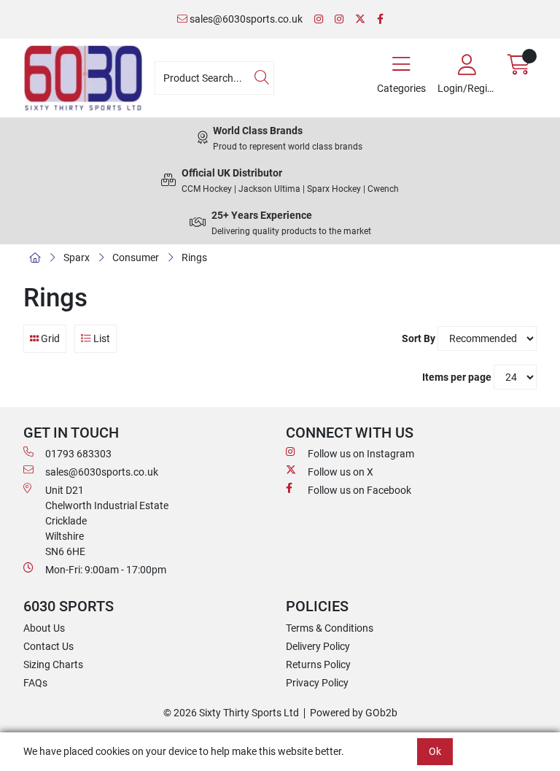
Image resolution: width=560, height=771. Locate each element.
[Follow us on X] (360, 19)
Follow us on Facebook (359, 490)
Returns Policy (318, 664)
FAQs (35, 683)
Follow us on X (340, 472)
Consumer (135, 257)
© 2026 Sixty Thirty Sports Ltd (231, 712)
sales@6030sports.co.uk (245, 19)
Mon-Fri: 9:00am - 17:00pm (105, 570)
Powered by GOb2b (353, 712)
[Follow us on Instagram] (318, 19)
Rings (194, 257)
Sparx (76, 257)
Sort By (418, 338)
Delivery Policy (318, 646)
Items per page (456, 377)
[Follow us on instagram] (339, 19)
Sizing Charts (53, 664)
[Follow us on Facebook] (380, 19)
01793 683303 (78, 454)
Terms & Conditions (329, 628)
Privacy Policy (317, 683)
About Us (44, 628)
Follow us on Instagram (361, 454)
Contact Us (48, 646)
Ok (435, 751)
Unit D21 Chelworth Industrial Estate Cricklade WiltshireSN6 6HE (106, 520)
